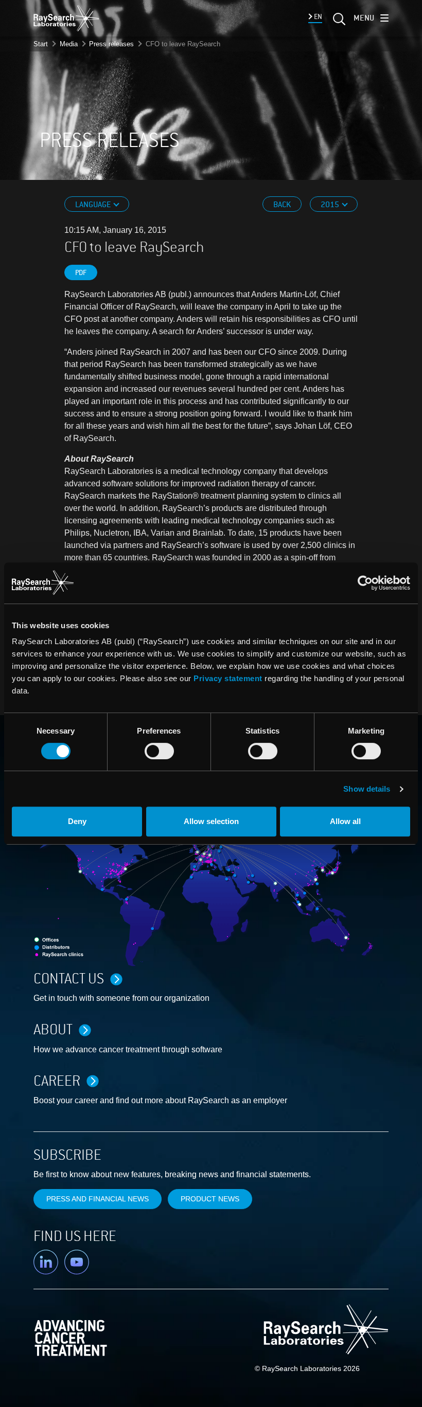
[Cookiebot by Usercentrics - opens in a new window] (310, 583)
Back (282, 204)
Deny (77, 821)
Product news (210, 1199)
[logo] (66, 18)
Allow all (345, 821)
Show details (366, 788)
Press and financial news (97, 1199)
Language (93, 204)
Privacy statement (228, 678)
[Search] (338, 22)
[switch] (159, 751)
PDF (80, 272)
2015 (331, 204)
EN (317, 16)
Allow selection (211, 821)
